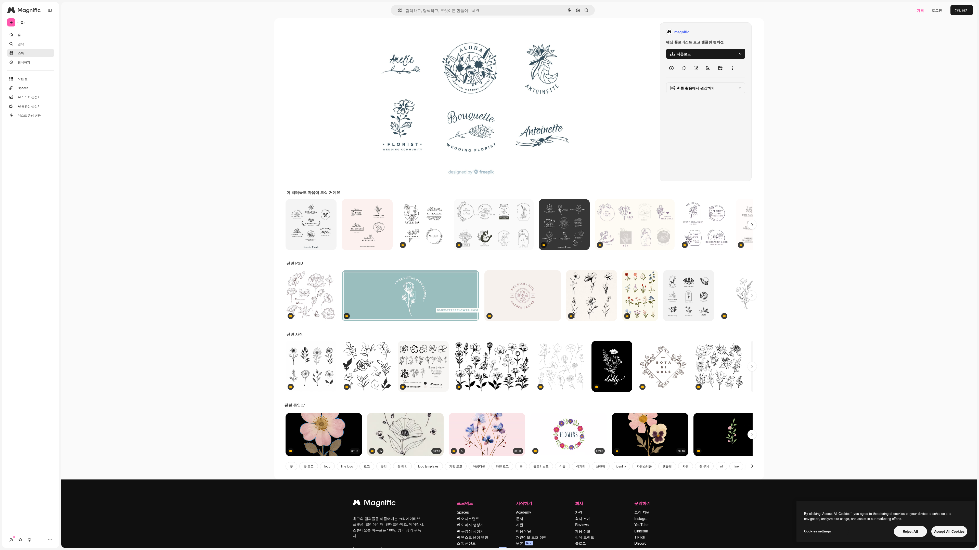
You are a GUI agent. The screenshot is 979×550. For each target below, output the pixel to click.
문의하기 (642, 503)
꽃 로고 (309, 466)
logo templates (428, 466)
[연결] (11, 540)
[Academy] (20, 540)
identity (621, 466)
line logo (347, 466)
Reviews (582, 524)
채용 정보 (582, 530)
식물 (562, 466)
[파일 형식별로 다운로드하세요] (740, 54)
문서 (519, 518)
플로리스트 (541, 466)
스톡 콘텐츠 (466, 543)
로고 (367, 466)
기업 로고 (455, 466)
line (736, 466)
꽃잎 (384, 466)
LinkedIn (641, 530)
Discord (640, 543)
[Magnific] (374, 503)
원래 (381, 32)
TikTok (639, 537)
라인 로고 (502, 466)
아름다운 (479, 466)
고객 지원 (642, 512)
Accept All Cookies (949, 531)
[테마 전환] (29, 540)
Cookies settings (817, 531)
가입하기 (962, 10)
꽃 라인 (402, 466)
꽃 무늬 (704, 466)
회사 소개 (582, 518)
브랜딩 (600, 466)
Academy (523, 512)
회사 (579, 503)
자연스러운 (644, 466)
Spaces (463, 512)
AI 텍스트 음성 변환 (472, 537)
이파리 (580, 466)
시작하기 (524, 503)
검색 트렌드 (584, 537)
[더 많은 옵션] (732, 68)
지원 (519, 524)
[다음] (752, 224)
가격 (920, 10)
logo (327, 466)
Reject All (910, 531)
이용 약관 (523, 530)
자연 (685, 466)
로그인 (937, 10)
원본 (524, 543)
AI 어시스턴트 (468, 518)
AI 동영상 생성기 (470, 530)
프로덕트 (465, 503)
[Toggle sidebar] (50, 10)
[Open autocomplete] (398, 10)
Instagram (642, 518)
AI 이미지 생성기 (470, 524)
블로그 (580, 543)
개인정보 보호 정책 (531, 537)
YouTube (641, 524)
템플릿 (667, 466)
